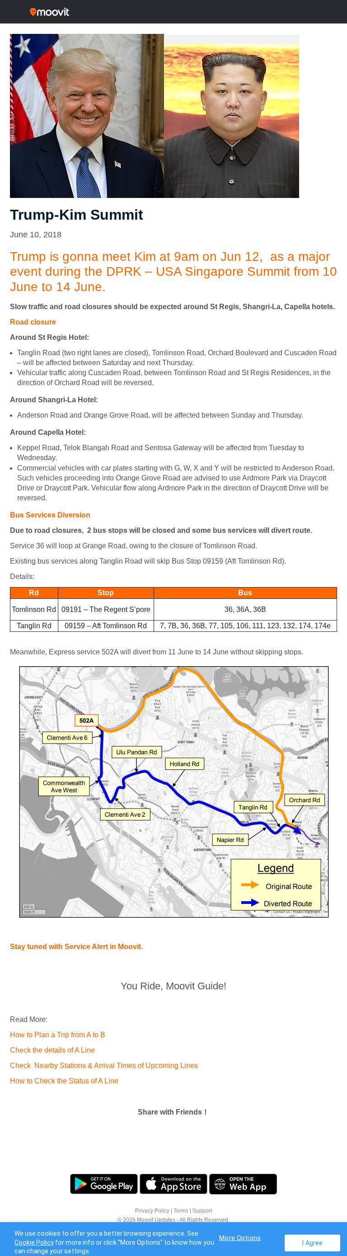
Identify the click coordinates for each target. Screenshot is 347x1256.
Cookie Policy (34, 1242)
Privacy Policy (152, 1211)
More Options (240, 1238)
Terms (181, 1211)
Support (202, 1211)
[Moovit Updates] (173, 12)
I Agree (312, 1243)
